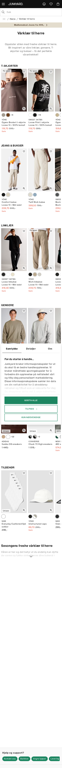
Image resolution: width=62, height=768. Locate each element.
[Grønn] (57, 436)
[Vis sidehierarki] (4, 19)
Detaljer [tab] (31, 348)
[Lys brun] (8, 194)
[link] (44, 4)
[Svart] (35, 115)
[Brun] (8, 115)
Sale (4, 131)
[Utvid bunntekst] (31, 554)
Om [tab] (50, 348)
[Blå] (35, 194)
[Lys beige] (12, 274)
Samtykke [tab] (12, 348)
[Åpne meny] (3, 4)
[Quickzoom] (24, 108)
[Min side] (44, 4)
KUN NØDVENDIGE (31, 417)
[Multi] (3, 516)
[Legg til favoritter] (24, 71)
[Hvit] (30, 115)
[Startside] (16, 4)
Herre (13, 19)
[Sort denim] (57, 194)
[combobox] (33, 12)
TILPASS (29, 409)
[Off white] (30, 194)
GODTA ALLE (31, 400)
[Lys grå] (3, 115)
